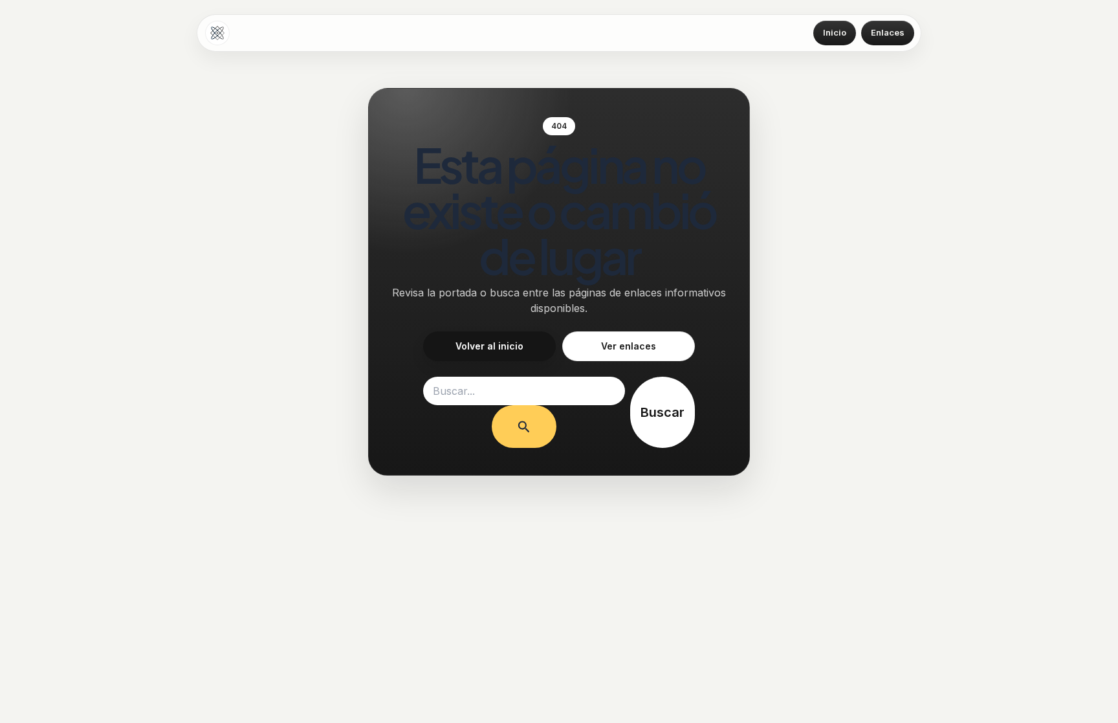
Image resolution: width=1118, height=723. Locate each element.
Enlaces (887, 32)
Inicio (834, 32)
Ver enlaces (628, 345)
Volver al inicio (489, 345)
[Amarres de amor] (217, 33)
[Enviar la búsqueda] (524, 426)
